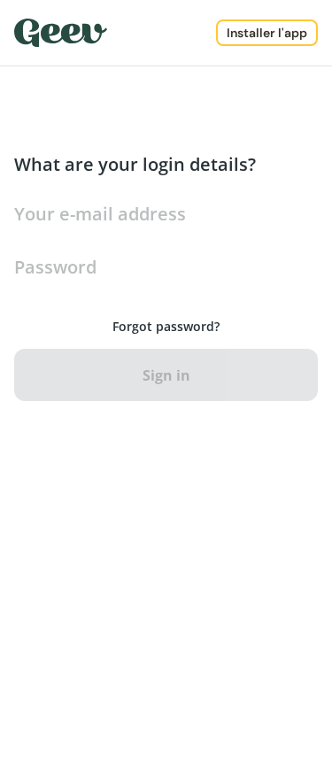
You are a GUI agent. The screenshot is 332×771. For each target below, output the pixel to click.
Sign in (166, 375)
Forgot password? (166, 326)
